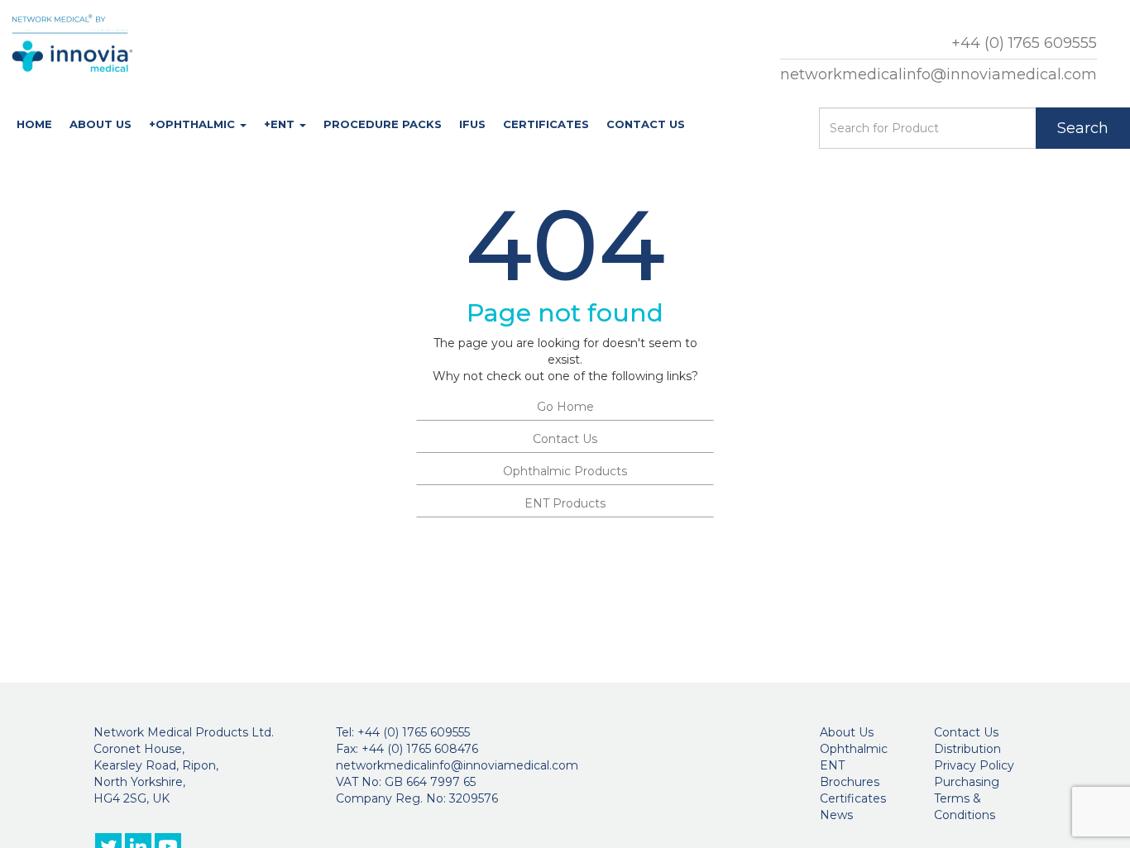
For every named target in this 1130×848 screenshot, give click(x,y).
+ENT (281, 124)
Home (34, 124)
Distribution (967, 748)
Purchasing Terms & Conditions (966, 798)
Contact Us (645, 124)
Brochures (849, 781)
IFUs (472, 124)
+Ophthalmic (193, 124)
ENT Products (565, 503)
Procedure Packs (382, 124)
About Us (100, 124)
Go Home (565, 406)
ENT (832, 765)
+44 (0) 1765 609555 (1024, 43)
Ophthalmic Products (565, 471)
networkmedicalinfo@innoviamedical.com (938, 74)
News (836, 815)
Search (1082, 128)
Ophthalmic (854, 748)
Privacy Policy (974, 765)
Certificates (546, 124)
